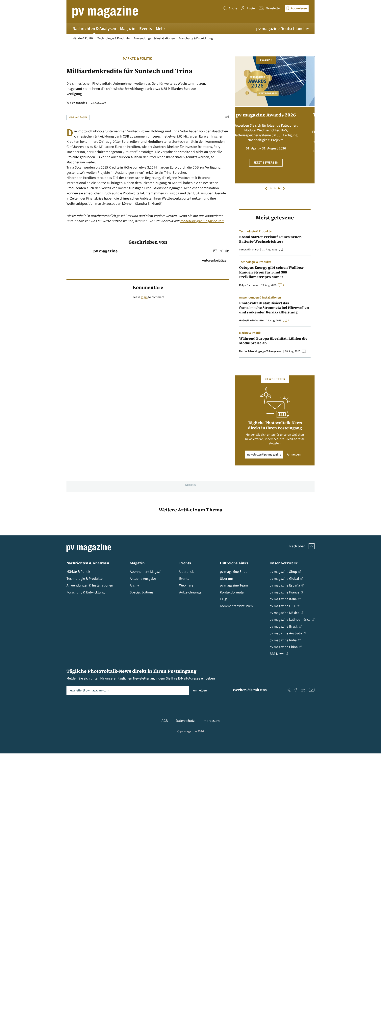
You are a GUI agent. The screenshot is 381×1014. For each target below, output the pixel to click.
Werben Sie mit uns (250, 689)
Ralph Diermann (249, 285)
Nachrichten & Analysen (94, 28)
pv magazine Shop (233, 571)
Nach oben (297, 546)
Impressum (211, 720)
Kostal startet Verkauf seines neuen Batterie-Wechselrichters (270, 239)
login (144, 297)
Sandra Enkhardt (249, 250)
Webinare (186, 585)
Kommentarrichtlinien (236, 606)
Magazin (127, 28)
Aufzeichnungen (191, 592)
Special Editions (142, 592)
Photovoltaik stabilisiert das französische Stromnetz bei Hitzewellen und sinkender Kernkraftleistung (274, 308)
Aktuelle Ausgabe (143, 578)
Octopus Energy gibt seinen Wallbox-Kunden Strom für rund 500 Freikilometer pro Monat (271, 272)
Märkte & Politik (82, 38)
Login (251, 8)
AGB (165, 720)
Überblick (186, 571)
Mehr (160, 28)
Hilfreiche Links (234, 562)
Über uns (227, 578)
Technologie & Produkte (113, 38)
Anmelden (294, 454)
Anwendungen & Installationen (154, 38)
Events (145, 28)
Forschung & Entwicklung (196, 38)
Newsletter (273, 8)
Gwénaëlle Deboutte (251, 321)
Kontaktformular (232, 592)
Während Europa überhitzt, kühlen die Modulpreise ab (273, 340)
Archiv (134, 585)
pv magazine (79, 103)
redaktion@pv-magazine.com (202, 221)
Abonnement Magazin (146, 571)
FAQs (223, 599)
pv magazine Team (234, 585)
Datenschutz (185, 720)
